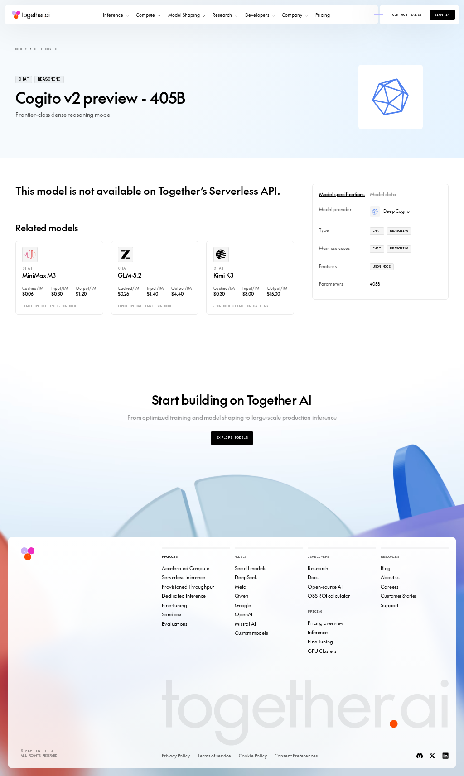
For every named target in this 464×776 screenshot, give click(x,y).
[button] (115, 14)
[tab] (342, 194)
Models (21, 49)
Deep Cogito (45, 49)
